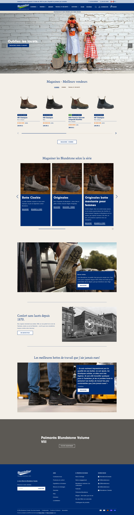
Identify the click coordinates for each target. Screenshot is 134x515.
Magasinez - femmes (37, 207)
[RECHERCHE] (96, 7)
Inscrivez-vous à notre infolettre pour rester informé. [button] (67, 12)
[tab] (56, 86)
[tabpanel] (67, 116)
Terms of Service (50, 512)
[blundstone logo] (23, 6)
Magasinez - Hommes (67, 142)
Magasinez (12, 47)
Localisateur (94, 1)
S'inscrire (41, 488)
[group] (67, 43)
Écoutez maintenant (67, 445)
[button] (4, 45)
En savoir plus (25, 332)
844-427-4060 (105, 1)
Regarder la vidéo (68, 223)
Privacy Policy (41, 512)
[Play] (89, 324)
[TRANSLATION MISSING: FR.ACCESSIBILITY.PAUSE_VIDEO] (113, 229)
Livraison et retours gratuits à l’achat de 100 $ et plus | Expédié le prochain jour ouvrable (42, 1)
